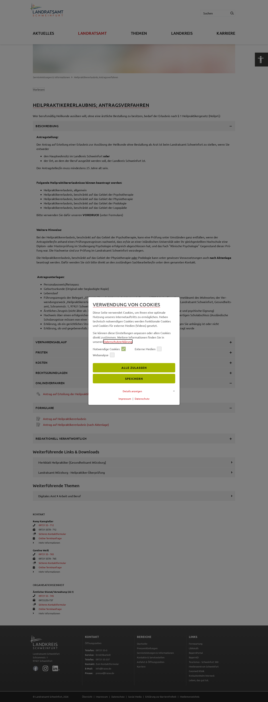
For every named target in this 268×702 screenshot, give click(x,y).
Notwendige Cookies (106, 349)
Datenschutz (142, 398)
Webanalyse (100, 355)
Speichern (134, 379)
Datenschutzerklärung (118, 341)
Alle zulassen (134, 368)
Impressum (125, 398)
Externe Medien (145, 349)
